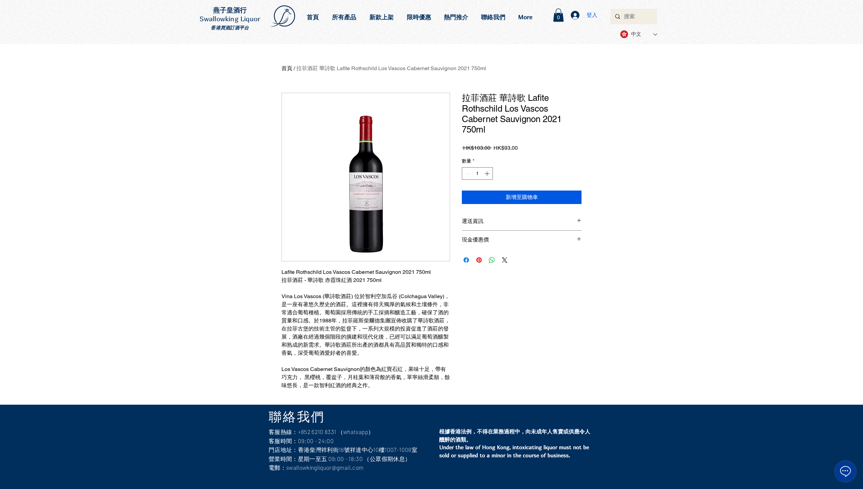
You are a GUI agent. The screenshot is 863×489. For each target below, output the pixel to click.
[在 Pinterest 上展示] (479, 260)
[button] (558, 15)
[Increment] (487, 173)
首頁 (286, 68)
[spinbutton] (477, 173)
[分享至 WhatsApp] (492, 260)
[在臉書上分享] (466, 260)
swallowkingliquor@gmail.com (324, 467)
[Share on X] (505, 260)
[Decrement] (467, 173)
